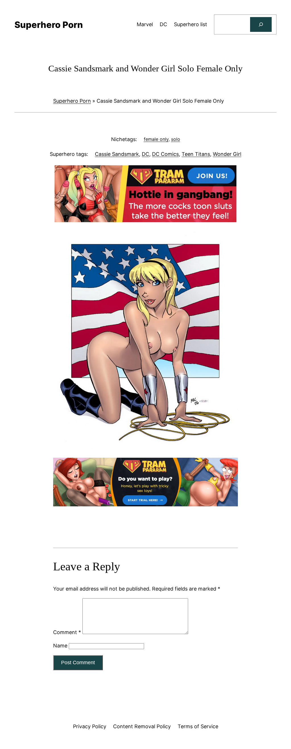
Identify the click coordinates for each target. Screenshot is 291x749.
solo (175, 139)
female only (156, 139)
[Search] (261, 24)
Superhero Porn (72, 101)
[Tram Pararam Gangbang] (145, 220)
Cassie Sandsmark (117, 154)
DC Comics (165, 154)
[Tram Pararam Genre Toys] (145, 504)
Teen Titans (196, 154)
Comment (67, 632)
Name (60, 646)
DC (145, 154)
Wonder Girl (227, 154)
